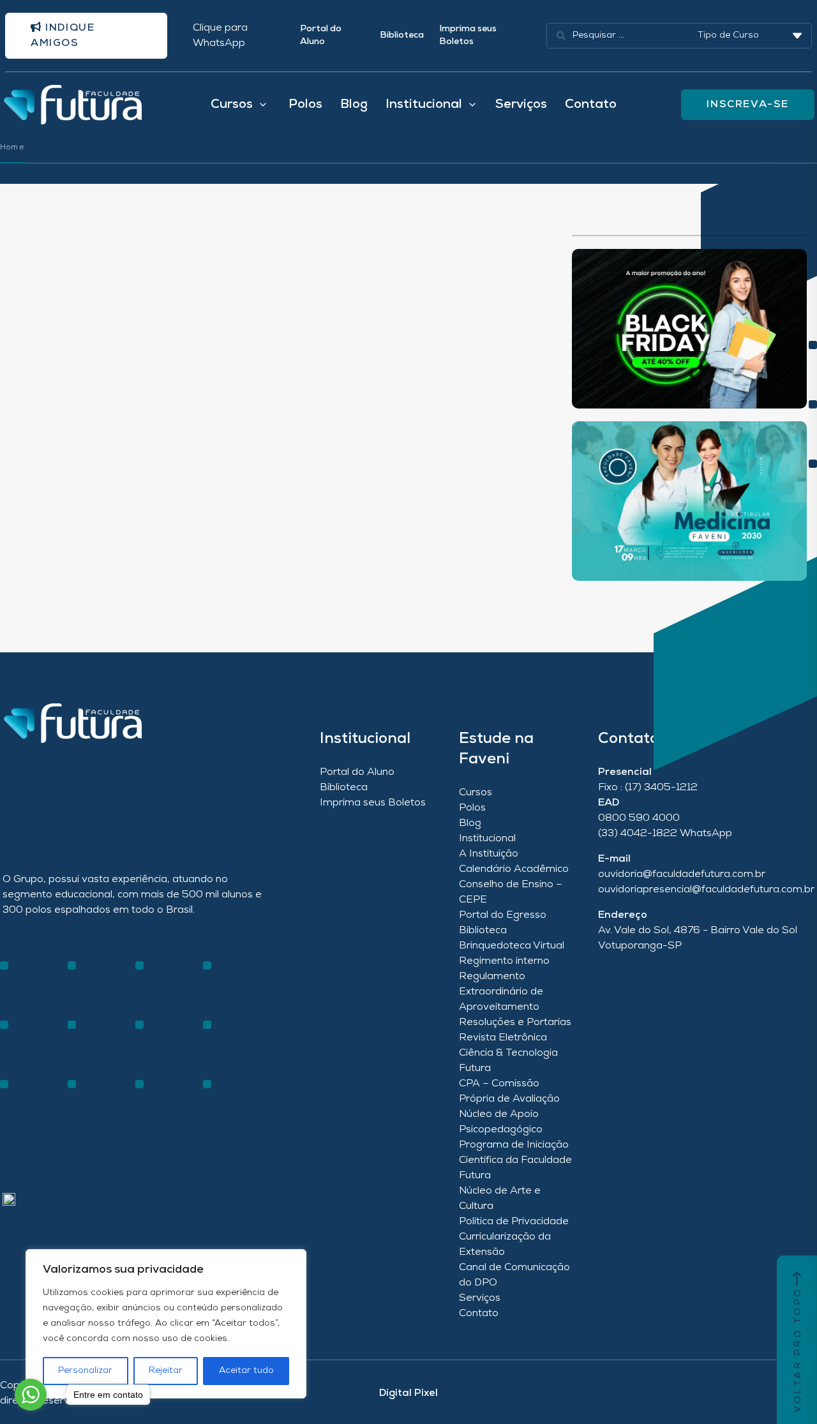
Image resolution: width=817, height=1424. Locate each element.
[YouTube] (53, 1055)
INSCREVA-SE (748, 105)
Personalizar (85, 1370)
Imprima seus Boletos (468, 35)
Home (12, 147)
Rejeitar (166, 1370)
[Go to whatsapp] (31, 1395)
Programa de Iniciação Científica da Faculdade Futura (515, 1160)
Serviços (521, 104)
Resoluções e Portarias (515, 1022)
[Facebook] (31, 1055)
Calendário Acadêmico (514, 869)
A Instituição (488, 854)
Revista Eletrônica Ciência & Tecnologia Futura (508, 1053)
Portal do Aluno (320, 35)
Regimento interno (504, 961)
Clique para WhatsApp (220, 36)
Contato (591, 104)
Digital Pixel (408, 1393)
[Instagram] (9, 1055)
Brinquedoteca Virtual (511, 946)
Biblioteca (402, 35)
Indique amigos (62, 36)
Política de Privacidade (514, 1222)
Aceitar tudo (246, 1370)
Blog (354, 104)
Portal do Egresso (502, 915)
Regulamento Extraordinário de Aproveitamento (501, 991)
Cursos (475, 793)
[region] (166, 1323)
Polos (305, 104)
